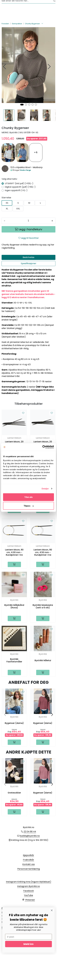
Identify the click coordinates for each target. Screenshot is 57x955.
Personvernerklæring (28, 868)
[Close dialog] (52, 910)
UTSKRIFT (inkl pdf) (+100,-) (19, 183)
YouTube (28, 895)
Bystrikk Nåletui (43, 660)
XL (7, 208)
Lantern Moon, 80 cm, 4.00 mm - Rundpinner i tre (14, 552)
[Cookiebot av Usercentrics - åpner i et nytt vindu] (42, 447)
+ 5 (35, 152)
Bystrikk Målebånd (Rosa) (14, 606)
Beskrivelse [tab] (28, 257)
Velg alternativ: (9, 178)
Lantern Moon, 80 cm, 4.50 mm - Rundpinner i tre (43, 552)
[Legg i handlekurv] (14, 564)
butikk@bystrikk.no (30, 835)
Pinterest (30, 899)
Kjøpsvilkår (28, 855)
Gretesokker (14, 792)
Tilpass (27, 506)
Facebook (28, 890)
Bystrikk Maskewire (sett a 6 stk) (43, 606)
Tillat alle (28, 497)
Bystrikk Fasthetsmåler (14, 660)
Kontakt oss (28, 864)
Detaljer (45, 488)
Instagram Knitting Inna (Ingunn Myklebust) (28, 881)
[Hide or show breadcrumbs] (42, 23)
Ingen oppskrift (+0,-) (16, 190)
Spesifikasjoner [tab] (28, 263)
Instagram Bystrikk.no (28, 886)
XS (7, 202)
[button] (22, 104)
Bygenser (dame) (14, 723)
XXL (18, 208)
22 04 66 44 (30, 831)
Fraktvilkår (28, 859)
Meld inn (28, 944)
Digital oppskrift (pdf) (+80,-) (20, 186)
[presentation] (5, 66)
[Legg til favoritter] (23, 413)
